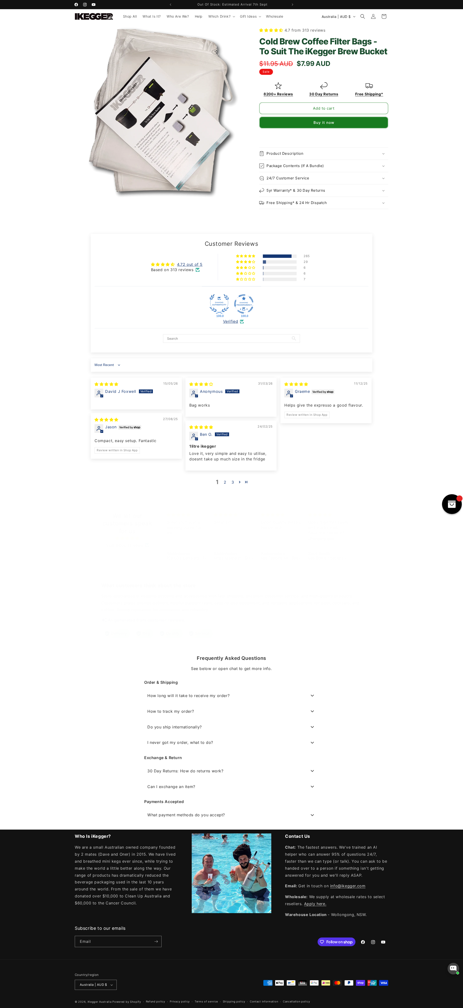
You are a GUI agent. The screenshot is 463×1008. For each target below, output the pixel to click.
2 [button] (225, 482)
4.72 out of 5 (190, 264)
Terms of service (206, 1001)
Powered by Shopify (126, 1001)
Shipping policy (234, 1001)
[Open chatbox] (453, 968)
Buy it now (323, 122)
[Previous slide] (263, 136)
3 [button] (233, 482)
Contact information (264, 1001)
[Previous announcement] (170, 4)
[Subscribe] (156, 941)
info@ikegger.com (348, 886)
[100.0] (219, 304)
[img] (106, 384)
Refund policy (155, 1001)
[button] (221, 16)
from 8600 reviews (124, 545)
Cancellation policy (296, 1001)
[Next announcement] (292, 4)
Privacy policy (180, 1001)
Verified (230, 321)
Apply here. (315, 903)
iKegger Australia (100, 1001)
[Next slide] (384, 136)
